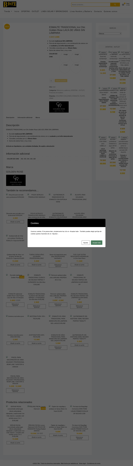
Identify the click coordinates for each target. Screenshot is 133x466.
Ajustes (85, 243)
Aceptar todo (97, 243)
